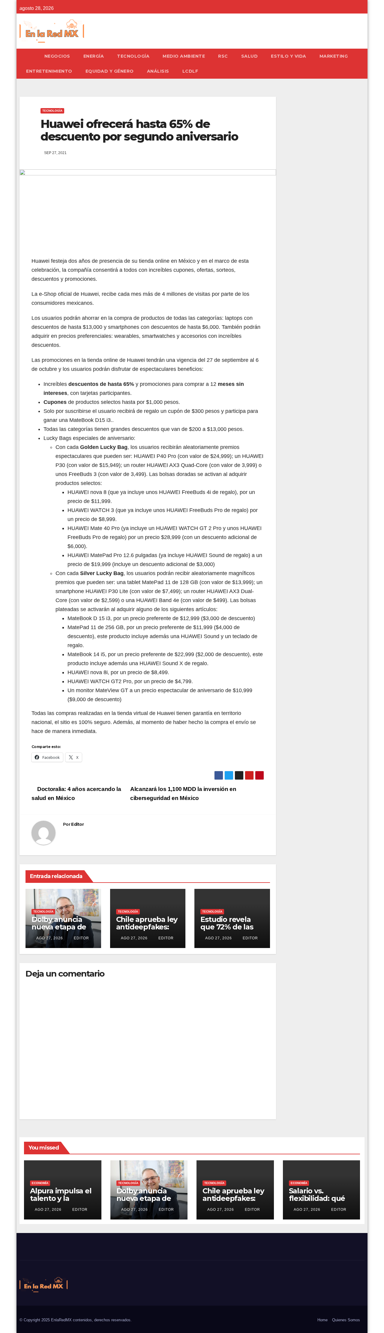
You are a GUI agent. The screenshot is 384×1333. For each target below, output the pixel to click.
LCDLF (190, 71)
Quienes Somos (346, 1320)
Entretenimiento (49, 71)
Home (322, 1320)
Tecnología (133, 56)
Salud (249, 56)
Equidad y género (110, 71)
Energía (93, 56)
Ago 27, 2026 (49, 938)
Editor (77, 824)
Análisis (158, 71)
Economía (40, 1183)
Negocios (57, 56)
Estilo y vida (288, 56)
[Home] (29, 56)
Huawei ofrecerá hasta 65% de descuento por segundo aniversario (139, 130)
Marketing (334, 56)
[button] (362, 63)
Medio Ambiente (184, 56)
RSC (223, 56)
